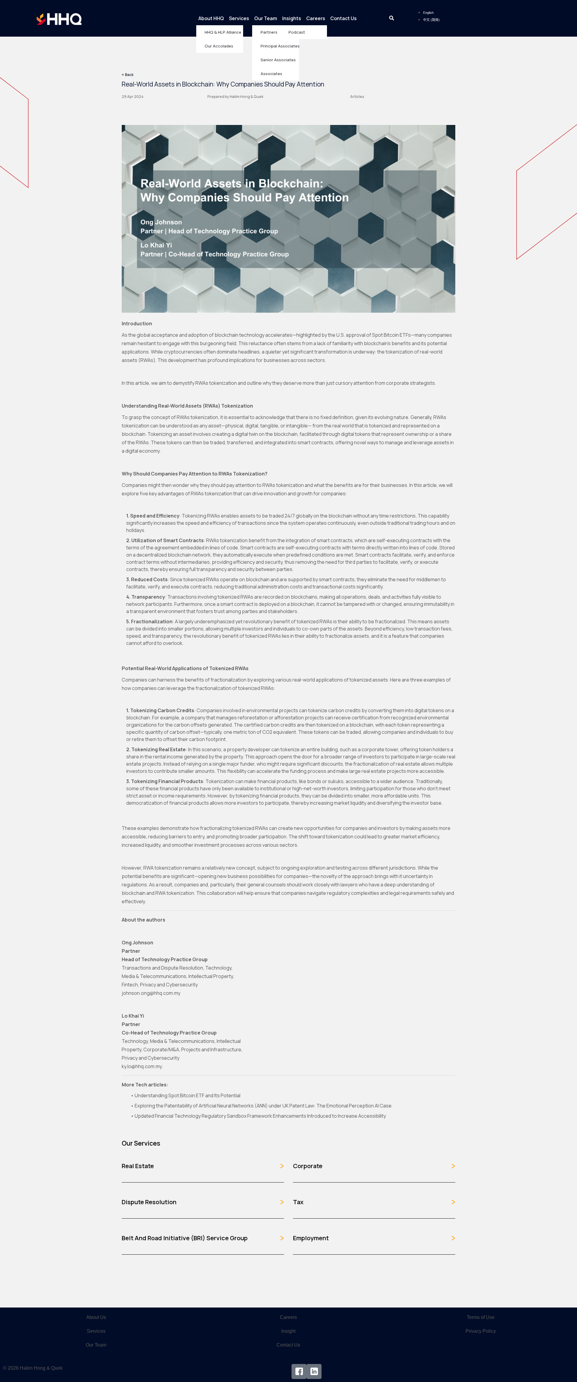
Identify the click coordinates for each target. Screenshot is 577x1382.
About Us (96, 1317)
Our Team (265, 18)
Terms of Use (481, 1317)
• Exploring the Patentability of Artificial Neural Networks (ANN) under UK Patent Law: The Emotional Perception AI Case (261, 1105)
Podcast (296, 32)
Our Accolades (219, 46)
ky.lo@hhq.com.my (142, 1066)
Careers (315, 18)
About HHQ (211, 18)
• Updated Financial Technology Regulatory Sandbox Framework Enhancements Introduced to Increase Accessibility (258, 1116)
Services (239, 18)
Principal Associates (280, 46)
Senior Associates (278, 59)
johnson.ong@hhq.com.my (151, 993)
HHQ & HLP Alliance (223, 32)
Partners (269, 32)
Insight (288, 1331)
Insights (291, 18)
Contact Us (343, 18)
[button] (391, 18)
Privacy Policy (481, 1331)
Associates (271, 73)
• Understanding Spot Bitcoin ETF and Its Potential (185, 1095)
